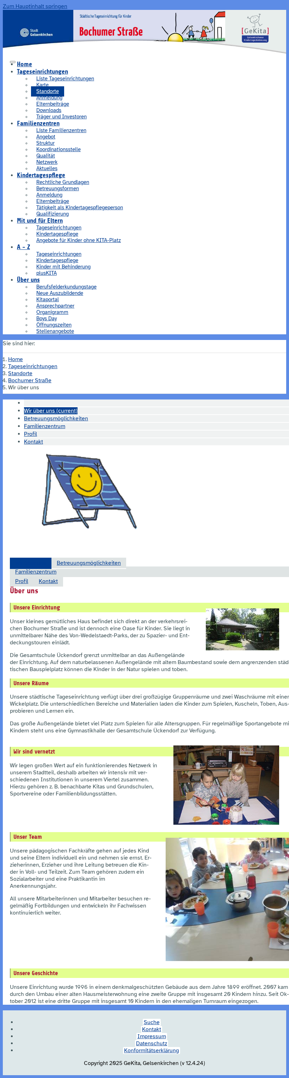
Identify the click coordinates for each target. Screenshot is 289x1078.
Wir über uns (30, 562)
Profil (21, 581)
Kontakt (48, 581)
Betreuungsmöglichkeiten (89, 562)
